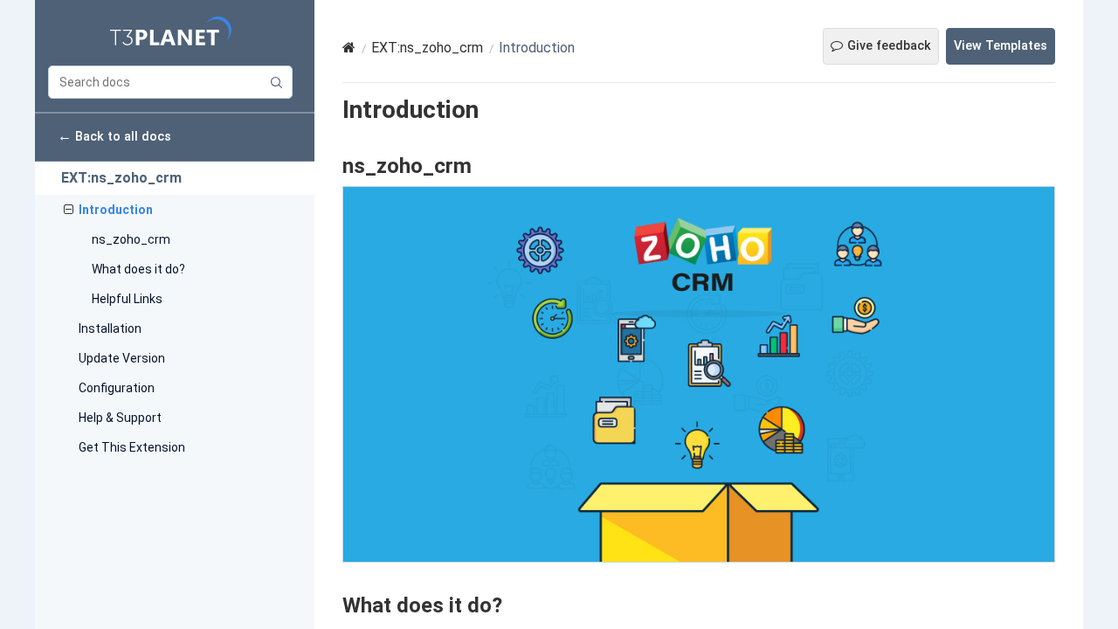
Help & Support (120, 418)
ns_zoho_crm (131, 239)
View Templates (1000, 45)
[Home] (348, 47)
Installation (110, 328)
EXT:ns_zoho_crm (121, 177)
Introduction (116, 210)
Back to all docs (114, 136)
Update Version (122, 358)
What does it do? (138, 269)
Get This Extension (132, 447)
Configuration (117, 388)
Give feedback (889, 45)
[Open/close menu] (68, 210)
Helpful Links (127, 299)
